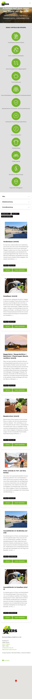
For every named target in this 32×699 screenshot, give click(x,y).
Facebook (6, 660)
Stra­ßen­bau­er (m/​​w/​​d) (11, 241)
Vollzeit (14, 213)
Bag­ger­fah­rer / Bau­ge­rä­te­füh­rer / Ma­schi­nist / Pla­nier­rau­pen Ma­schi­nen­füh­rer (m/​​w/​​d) (15, 356)
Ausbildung (5, 213)
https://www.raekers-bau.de (9, 649)
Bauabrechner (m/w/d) (11, 416)
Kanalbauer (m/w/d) (10, 296)
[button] (16, 681)
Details (8, 270)
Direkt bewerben (20, 270)
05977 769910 (6, 644)
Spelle (6, 265)
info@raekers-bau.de (7, 647)
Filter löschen (6, 216)
